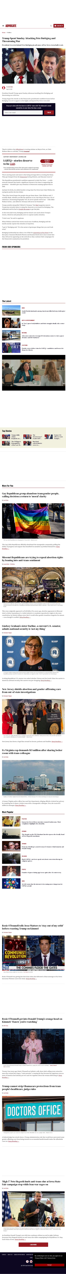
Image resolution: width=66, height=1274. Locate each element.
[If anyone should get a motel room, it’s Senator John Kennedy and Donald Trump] (11, 844)
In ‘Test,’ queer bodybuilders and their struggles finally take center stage (43, 324)
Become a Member (47, 161)
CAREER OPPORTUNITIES (19, 1251)
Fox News (26, 969)
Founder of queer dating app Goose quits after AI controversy (41, 871)
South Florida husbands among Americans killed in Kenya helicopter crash (43, 312)
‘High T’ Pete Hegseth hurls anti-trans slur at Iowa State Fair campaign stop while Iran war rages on (31, 1180)
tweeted (26, 151)
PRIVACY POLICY (40, 1251)
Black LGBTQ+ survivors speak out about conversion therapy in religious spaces (42, 858)
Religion (24, 854)
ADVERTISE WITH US (30, 1251)
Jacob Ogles (10, 86)
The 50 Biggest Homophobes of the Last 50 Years (16, 444)
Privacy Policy (39, 1258)
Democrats (23, 177)
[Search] (51, 26)
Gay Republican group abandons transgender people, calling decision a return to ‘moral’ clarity (30, 495)
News (23, 308)
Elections (25, 345)
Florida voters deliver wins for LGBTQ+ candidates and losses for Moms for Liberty (43, 349)
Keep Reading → (30, 616)
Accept (49, 1265)
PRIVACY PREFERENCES (51, 1251)
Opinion (24, 829)
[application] (33, 373)
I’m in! (49, 112)
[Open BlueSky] (31, 1258)
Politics (9, 32)
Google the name (24, 209)
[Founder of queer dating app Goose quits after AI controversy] (11, 869)
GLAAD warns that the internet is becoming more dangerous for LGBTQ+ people (42, 883)
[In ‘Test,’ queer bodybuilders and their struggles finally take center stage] (11, 323)
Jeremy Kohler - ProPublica (9, 563)
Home (3, 32)
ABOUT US (10, 1251)
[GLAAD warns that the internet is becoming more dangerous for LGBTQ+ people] (11, 881)
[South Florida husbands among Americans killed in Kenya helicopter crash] (11, 310)
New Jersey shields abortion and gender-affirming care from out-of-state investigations (31, 689)
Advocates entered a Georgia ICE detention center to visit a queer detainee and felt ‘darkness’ (43, 336)
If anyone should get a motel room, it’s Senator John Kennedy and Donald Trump (43, 846)
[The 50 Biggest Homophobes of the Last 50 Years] (6, 443)
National (24, 333)
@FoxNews (19, 149)
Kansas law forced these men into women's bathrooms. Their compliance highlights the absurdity (41, 821)
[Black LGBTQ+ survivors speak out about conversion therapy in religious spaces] (11, 856)
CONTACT (4, 1251)
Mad (36, 205)
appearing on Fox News (40, 233)
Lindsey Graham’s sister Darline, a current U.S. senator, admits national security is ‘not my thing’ (31, 627)
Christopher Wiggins (7, 632)
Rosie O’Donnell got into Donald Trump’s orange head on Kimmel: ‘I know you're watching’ (32, 1018)
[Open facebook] (27, 1258)
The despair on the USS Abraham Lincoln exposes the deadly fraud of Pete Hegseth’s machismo (41, 833)
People (24, 867)
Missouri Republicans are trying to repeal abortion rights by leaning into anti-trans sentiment (32, 558)
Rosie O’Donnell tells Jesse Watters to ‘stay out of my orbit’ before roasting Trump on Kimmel (33, 925)
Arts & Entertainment (28, 320)
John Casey (5, 1023)
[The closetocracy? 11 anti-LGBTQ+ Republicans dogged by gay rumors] (27, 436)
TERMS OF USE (60, 1251)
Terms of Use (51, 1258)
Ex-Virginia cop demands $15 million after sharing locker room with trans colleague (32, 750)
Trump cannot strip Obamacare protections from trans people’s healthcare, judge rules (31, 1085)
